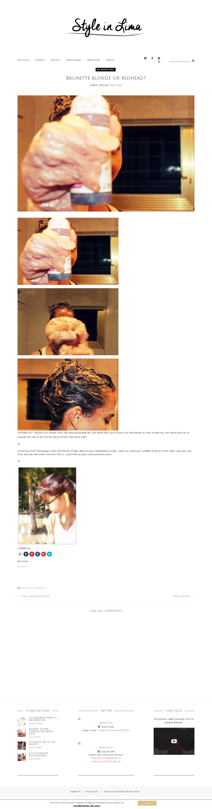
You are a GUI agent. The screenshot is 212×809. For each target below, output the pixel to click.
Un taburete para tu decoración (43, 719)
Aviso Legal (92, 792)
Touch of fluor (182, 596)
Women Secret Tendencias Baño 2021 (41, 731)
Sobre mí (75, 792)
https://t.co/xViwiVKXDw (114, 730)
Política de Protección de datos (121, 792)
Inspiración (93, 60)
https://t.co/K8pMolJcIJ (106, 758)
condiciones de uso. (86, 805)
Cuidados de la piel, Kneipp (42, 743)
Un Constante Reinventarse (38, 754)
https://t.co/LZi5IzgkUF (106, 761)
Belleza (55, 60)
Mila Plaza (23, 60)
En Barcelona (105, 69)
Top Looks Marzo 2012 (36, 596)
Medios (110, 60)
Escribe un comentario (33, 588)
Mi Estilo (40, 60)
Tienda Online (73, 60)
